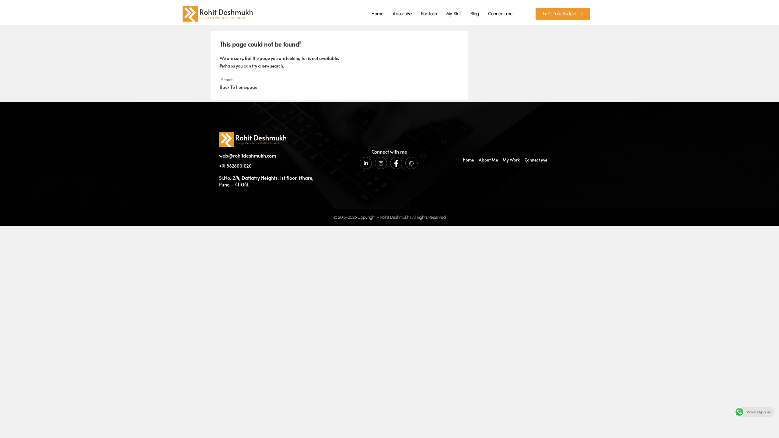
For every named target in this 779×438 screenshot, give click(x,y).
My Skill (453, 13)
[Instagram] (381, 163)
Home (377, 13)
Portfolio (429, 13)
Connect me (500, 13)
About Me (402, 13)
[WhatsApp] (411, 163)
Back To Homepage (238, 87)
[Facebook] (396, 163)
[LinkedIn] (366, 163)
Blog (474, 13)
